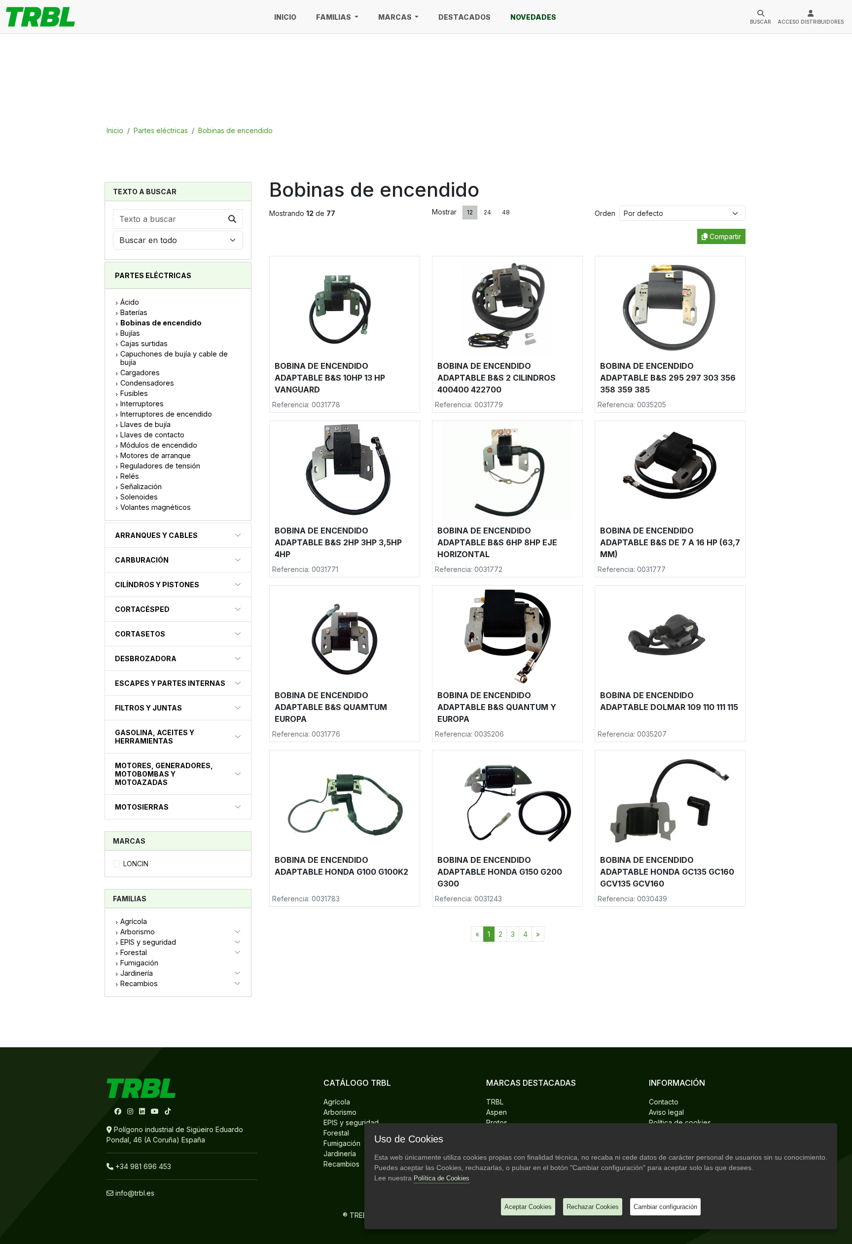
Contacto (663, 1102)
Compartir (724, 236)
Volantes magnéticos (155, 507)
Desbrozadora (146, 658)
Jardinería (136, 973)
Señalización (141, 486)
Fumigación (139, 963)
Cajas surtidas (144, 343)
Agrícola (133, 921)
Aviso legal (666, 1112)
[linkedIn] (143, 1111)
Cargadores (140, 372)
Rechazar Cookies (593, 1206)
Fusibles (134, 393)
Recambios (139, 983)
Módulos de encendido (158, 445)
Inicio (285, 17)
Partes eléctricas (161, 130)
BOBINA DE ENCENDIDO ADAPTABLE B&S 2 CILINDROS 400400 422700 (496, 377)
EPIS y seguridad (148, 942)
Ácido (129, 302)
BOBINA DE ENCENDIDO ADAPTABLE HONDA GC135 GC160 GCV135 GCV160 (667, 872)
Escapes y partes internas (170, 683)
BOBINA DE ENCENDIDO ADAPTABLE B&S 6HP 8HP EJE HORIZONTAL (497, 542)
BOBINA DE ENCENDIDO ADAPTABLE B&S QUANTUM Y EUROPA (496, 707)
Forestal (133, 952)
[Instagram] (131, 1111)
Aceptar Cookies (528, 1206)
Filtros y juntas (148, 708)
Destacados (464, 17)
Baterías (133, 312)
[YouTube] (156, 1111)
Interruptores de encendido (166, 414)
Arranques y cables (156, 535)
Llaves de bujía (145, 424)
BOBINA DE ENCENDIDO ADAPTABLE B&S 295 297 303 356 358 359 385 (668, 377)
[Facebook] (118, 1111)
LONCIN (135, 863)
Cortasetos (140, 634)
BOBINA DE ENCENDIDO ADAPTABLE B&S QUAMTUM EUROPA (331, 707)
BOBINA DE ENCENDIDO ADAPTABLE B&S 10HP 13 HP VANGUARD (330, 377)
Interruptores (142, 403)
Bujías (130, 333)
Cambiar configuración (665, 1206)
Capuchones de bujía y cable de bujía (174, 358)
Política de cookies (680, 1122)
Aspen (496, 1112)
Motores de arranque (155, 455)
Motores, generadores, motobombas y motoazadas (164, 773)
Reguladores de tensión (160, 466)
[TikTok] (168, 1111)
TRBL (494, 1102)
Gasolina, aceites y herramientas (154, 736)
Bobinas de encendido (235, 130)
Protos (496, 1122)
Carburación (142, 560)
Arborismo (137, 931)
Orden (607, 213)
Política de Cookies (441, 1178)
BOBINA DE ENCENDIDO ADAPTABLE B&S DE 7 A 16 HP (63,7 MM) (670, 542)
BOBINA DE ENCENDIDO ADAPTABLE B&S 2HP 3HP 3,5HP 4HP (338, 542)
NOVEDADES (533, 17)
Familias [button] (334, 17)
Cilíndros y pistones (157, 584)
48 (506, 212)
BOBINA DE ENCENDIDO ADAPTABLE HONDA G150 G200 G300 (499, 872)
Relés (129, 476)
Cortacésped (142, 609)
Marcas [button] (395, 17)
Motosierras (142, 807)
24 (487, 212)
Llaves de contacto (152, 434)
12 (470, 212)
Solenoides (139, 497)
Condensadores (147, 383)
